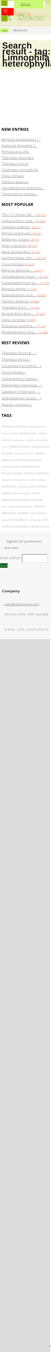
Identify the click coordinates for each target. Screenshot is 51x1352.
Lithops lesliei (7, 479)
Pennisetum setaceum (11, 473)
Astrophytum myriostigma (27, 486)
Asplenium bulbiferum (36, 472)
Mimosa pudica (20, 480)
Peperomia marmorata (9, 433)
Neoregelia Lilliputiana (13, 426)
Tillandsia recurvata (39, 526)
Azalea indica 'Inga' (19, 446)
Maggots (33, 513)
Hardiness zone (28, 432)
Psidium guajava (7, 506)
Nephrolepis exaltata (23, 506)
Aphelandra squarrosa (30, 499)
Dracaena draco (18, 440)
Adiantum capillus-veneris (23, 453)
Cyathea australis (34, 520)
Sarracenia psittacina (36, 479)
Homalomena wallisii (10, 466)
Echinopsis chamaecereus (14, 526)
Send (4, 565)
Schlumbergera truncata (27, 459)
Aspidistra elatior (30, 466)
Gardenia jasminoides (21, 493)
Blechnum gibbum (18, 519)
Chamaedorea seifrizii (37, 426)
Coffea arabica (8, 486)
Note (45, 519)
